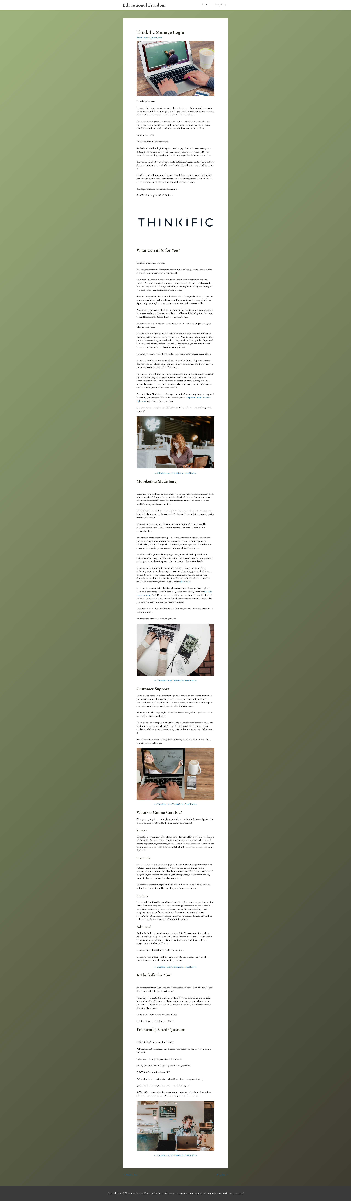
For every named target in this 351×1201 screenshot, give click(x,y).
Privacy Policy (220, 5)
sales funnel (184, 581)
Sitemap (149, 1193)
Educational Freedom (144, 5)
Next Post (222, 1175)
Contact (206, 5)
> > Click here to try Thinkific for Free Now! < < (175, 473)
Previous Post (130, 1175)
